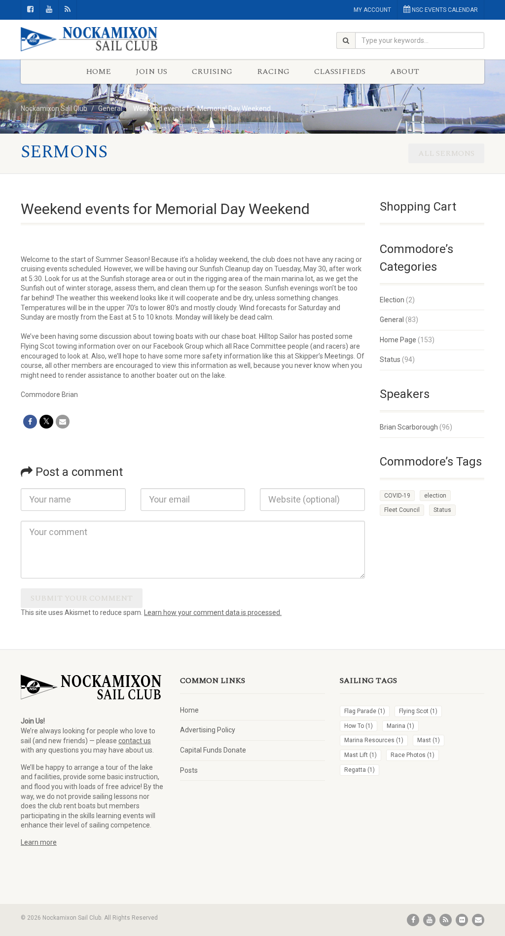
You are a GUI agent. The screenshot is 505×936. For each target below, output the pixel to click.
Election (392, 300)
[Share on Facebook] (30, 422)
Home (98, 71)
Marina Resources (373, 740)
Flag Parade (364, 711)
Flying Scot (418, 711)
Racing (273, 71)
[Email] (63, 422)
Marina (400, 725)
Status (390, 359)
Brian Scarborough (409, 427)
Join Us (151, 71)
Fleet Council (402, 509)
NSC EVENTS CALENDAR (444, 9)
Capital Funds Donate (213, 750)
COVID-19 (397, 495)
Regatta (359, 769)
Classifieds (339, 71)
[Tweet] (46, 422)
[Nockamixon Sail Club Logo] (93, 39)
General (392, 320)
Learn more (39, 842)
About (404, 71)
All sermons (446, 153)
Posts (189, 770)
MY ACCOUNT (372, 9)
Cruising (212, 71)
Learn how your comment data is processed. (213, 612)
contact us (134, 741)
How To (358, 725)
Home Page (398, 340)
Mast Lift (360, 755)
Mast (428, 740)
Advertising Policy (207, 730)
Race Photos (412, 755)
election (435, 495)
